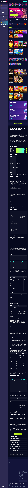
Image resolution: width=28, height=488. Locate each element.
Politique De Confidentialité (21, 471)
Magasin (6, 8)
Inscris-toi (25, 1)
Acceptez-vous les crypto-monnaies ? (15, 444)
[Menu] (1, 1)
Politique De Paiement (21, 474)
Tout (13, 28)
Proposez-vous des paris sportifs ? (14, 448)
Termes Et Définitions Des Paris (22, 470)
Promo (1, 8)
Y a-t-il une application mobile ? (14, 450)
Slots (16, 28)
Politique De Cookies (21, 475)
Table (24, 28)
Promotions (20, 463)
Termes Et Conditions (21, 469)
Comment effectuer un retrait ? (14, 442)
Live (18, 28)
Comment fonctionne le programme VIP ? (15, 446)
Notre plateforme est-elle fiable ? (14, 438)
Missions (19, 465)
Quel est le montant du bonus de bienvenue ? (15, 440)
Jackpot (21, 28)
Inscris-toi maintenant (18, 123)
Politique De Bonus (20, 476)
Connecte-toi (21, 1)
